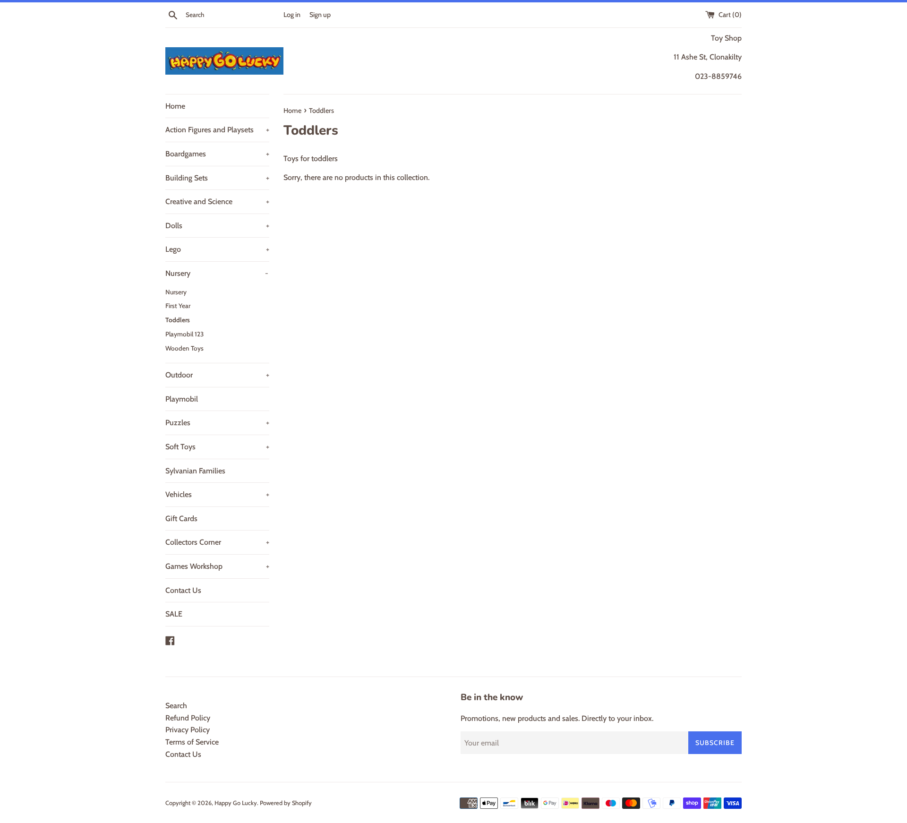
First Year (177, 305)
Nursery (216, 273)
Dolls (217, 225)
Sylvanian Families (195, 470)
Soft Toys (217, 446)
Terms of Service (192, 741)
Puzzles (217, 422)
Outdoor (217, 374)
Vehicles (217, 494)
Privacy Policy (187, 729)
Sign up (320, 14)
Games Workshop (217, 566)
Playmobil (181, 398)
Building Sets (217, 177)
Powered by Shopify (286, 802)
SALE (173, 613)
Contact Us (183, 590)
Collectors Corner (217, 542)
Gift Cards (181, 518)
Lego (217, 249)
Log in (291, 14)
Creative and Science (217, 201)
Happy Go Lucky (235, 802)
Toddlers (177, 320)
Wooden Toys (184, 348)
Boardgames (217, 153)
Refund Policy (187, 717)
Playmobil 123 (184, 334)
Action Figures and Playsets (217, 129)
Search (176, 705)
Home (175, 106)
